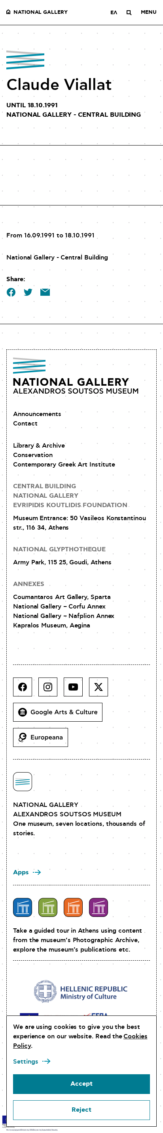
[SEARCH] (129, 12)
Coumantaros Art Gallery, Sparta (62, 597)
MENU (149, 12)
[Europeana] (43, 740)
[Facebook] (25, 690)
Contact (25, 423)
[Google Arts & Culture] (61, 715)
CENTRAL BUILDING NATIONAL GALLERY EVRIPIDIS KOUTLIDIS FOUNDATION (70, 496)
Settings (25, 1062)
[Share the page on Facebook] (11, 292)
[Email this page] (45, 292)
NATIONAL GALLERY (40, 12)
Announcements (37, 414)
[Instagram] (51, 690)
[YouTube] (76, 690)
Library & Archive (39, 446)
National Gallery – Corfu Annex (59, 606)
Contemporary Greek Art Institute (64, 465)
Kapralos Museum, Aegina (51, 625)
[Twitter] (101, 690)
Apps (21, 872)
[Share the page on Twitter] (28, 292)
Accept (81, 1084)
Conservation (33, 455)
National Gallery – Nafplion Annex (63, 616)
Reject (81, 1110)
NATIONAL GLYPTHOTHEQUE (59, 549)
